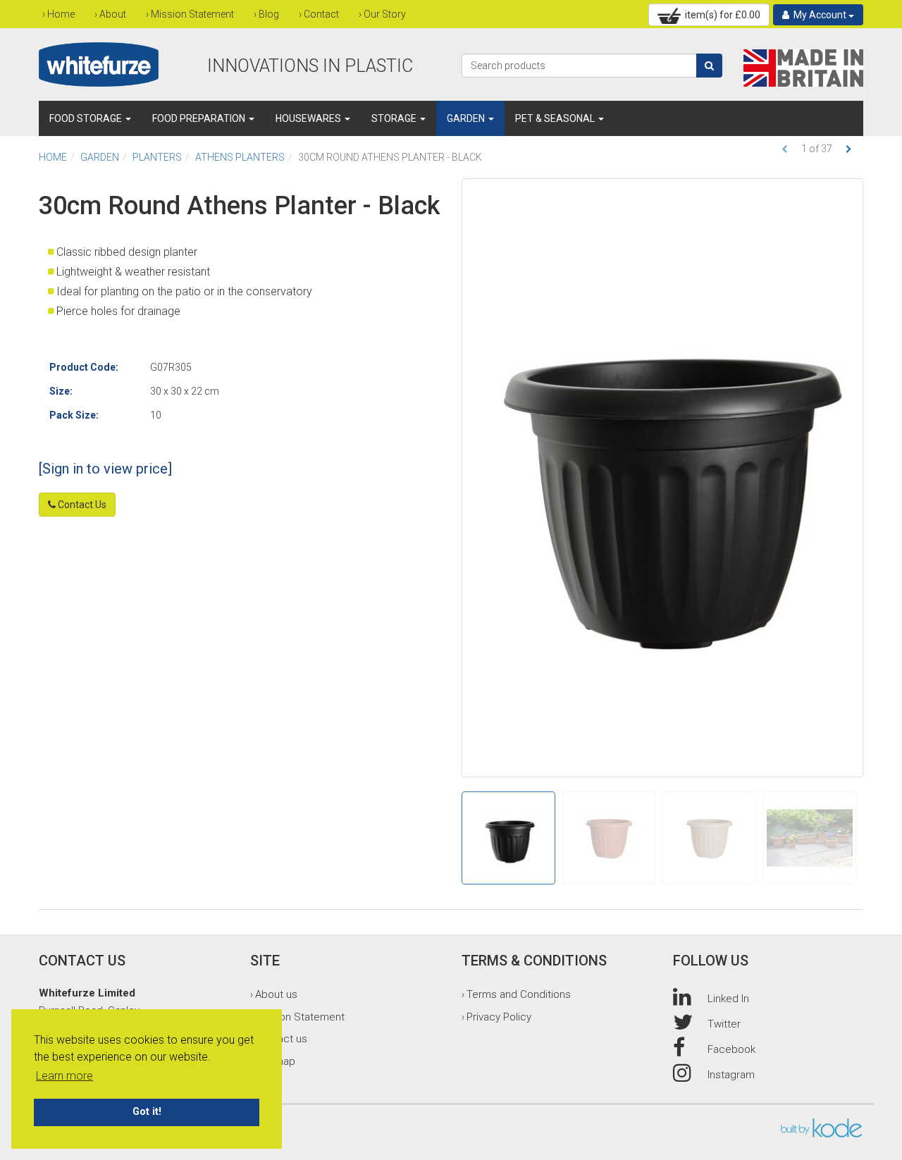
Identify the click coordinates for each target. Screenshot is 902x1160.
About (112, 14)
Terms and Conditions (519, 994)
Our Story (385, 14)
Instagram (731, 1074)
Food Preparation (199, 118)
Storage (395, 118)
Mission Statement (192, 14)
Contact (321, 14)
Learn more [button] (64, 1075)
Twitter (724, 1024)
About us (276, 994)
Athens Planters (240, 157)
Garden (467, 118)
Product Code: (83, 367)
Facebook (731, 1049)
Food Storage (86, 118)
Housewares (309, 118)
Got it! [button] (146, 1112)
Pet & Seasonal (556, 118)
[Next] (848, 149)
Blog (269, 14)
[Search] (709, 66)
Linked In (728, 998)
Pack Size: (74, 415)
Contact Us (81, 504)
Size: (61, 391)
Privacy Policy (499, 1017)
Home (61, 14)
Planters (157, 157)
